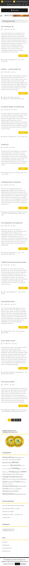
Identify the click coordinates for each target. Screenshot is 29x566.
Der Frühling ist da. (7, 26)
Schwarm (10, 484)
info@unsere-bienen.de (22, 1)
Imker (26, 136)
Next (17, 420)
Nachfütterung (22, 479)
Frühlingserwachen (13, 59)
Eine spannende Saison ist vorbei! (10, 508)
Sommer (5, 489)
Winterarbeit (8, 494)
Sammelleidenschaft (8, 301)
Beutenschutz (7, 462)
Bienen (6, 213)
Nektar (19, 98)
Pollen (22, 98)
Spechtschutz (12, 488)
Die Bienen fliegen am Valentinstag (12, 107)
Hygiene (18, 472)
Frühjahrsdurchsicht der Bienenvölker (13, 262)
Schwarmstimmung (10, 486)
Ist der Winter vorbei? (8, 341)
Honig (18, 212)
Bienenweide (11, 97)
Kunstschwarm (6, 474)
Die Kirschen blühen (8, 382)
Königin (5, 477)
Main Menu (16, 10)
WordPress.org (6, 551)
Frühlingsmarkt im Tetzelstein (11, 182)
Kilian (14, 29)
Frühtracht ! (5, 144)
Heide (4, 472)
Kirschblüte (18, 411)
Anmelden (4, 542)
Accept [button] (17, 563)
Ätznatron (23, 494)
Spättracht (18, 488)
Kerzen (22, 212)
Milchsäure (9, 479)
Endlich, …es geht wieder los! (11, 69)
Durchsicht (5, 59)
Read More (23, 563)
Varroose (25, 409)
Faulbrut (9, 468)
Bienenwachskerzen (12, 213)
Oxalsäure (11, 482)
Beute (19, 459)
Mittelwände (15, 479)
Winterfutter (11, 373)
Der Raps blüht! (6, 517)
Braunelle (22, 465)
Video (25, 172)
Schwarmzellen (22, 486)
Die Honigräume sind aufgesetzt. (12, 223)
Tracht (19, 59)
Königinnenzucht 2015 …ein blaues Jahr (12, 514)
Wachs (25, 212)
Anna (13, 185)
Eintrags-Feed (5, 545)
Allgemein (5, 97)
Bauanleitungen (13, 459)
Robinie (25, 481)
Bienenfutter (6, 372)
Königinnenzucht (16, 477)
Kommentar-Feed (6, 548)
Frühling (3, 61)
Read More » (23, 55)
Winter (16, 491)
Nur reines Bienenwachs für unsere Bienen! (13, 505)
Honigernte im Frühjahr (8, 511)
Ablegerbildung (6, 409)
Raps (6, 61)
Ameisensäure (19, 457)
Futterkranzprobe (22, 468)
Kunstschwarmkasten (18, 474)
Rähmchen (5, 484)
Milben (4, 479)
